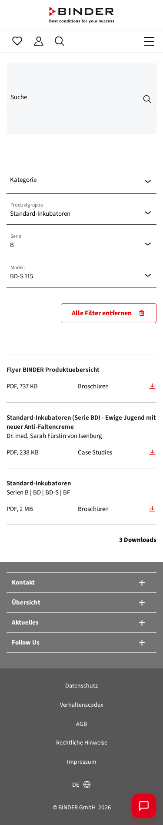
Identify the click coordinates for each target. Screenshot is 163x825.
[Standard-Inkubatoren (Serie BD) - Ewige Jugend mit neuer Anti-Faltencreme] (152, 452)
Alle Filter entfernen (102, 312)
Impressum (81, 762)
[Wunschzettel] (17, 41)
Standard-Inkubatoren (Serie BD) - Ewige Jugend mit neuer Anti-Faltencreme (81, 422)
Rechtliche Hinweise (81, 742)
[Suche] (59, 41)
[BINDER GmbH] (81, 15)
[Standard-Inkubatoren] (152, 509)
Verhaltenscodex (81, 705)
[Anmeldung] (38, 41)
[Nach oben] (19, 805)
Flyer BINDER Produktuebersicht (53, 369)
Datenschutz (81, 685)
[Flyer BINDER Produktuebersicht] (152, 386)
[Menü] (149, 41)
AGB (81, 724)
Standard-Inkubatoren (39, 483)
